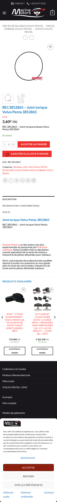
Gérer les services (28, 457)
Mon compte (9, 402)
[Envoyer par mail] (22, 180)
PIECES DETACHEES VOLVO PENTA (23, 25)
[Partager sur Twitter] (16, 180)
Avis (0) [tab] (6, 212)
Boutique (18, 167)
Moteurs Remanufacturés (16, 375)
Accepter (28, 467)
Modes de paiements (13, 412)
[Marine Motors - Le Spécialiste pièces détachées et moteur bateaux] (28, 13)
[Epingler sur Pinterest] (28, 180)
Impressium (49, 492)
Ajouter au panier (34, 144)
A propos (7, 396)
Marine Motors (10, 244)
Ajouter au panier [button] (14, 351)
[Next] (49, 67)
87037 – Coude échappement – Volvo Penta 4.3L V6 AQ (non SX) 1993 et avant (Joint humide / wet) (15, 322)
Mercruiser (8, 381)
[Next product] (25, 37)
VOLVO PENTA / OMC (15, 387)
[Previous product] (31, 37)
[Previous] (7, 67)
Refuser (28, 476)
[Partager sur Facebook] (11, 180)
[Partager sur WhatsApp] (5, 180)
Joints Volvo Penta (31, 167)
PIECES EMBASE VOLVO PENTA (29, 27)
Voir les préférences (28, 485)
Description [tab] (9, 199)
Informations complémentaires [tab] (20, 206)
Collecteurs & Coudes (14, 368)
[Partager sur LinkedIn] (33, 180)
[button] (4, 13)
